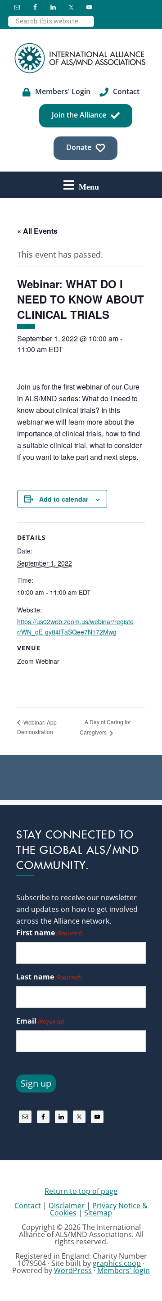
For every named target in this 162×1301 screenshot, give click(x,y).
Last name (49, 977)
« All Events (37, 231)
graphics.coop (117, 1263)
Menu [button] (89, 186)
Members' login (123, 1270)
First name (49, 933)
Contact (27, 1205)
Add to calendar (63, 498)
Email (40, 1021)
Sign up (36, 1083)
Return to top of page (81, 1191)
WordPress (73, 1270)
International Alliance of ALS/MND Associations (81, 58)
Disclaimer (67, 1205)
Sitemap (98, 1213)
